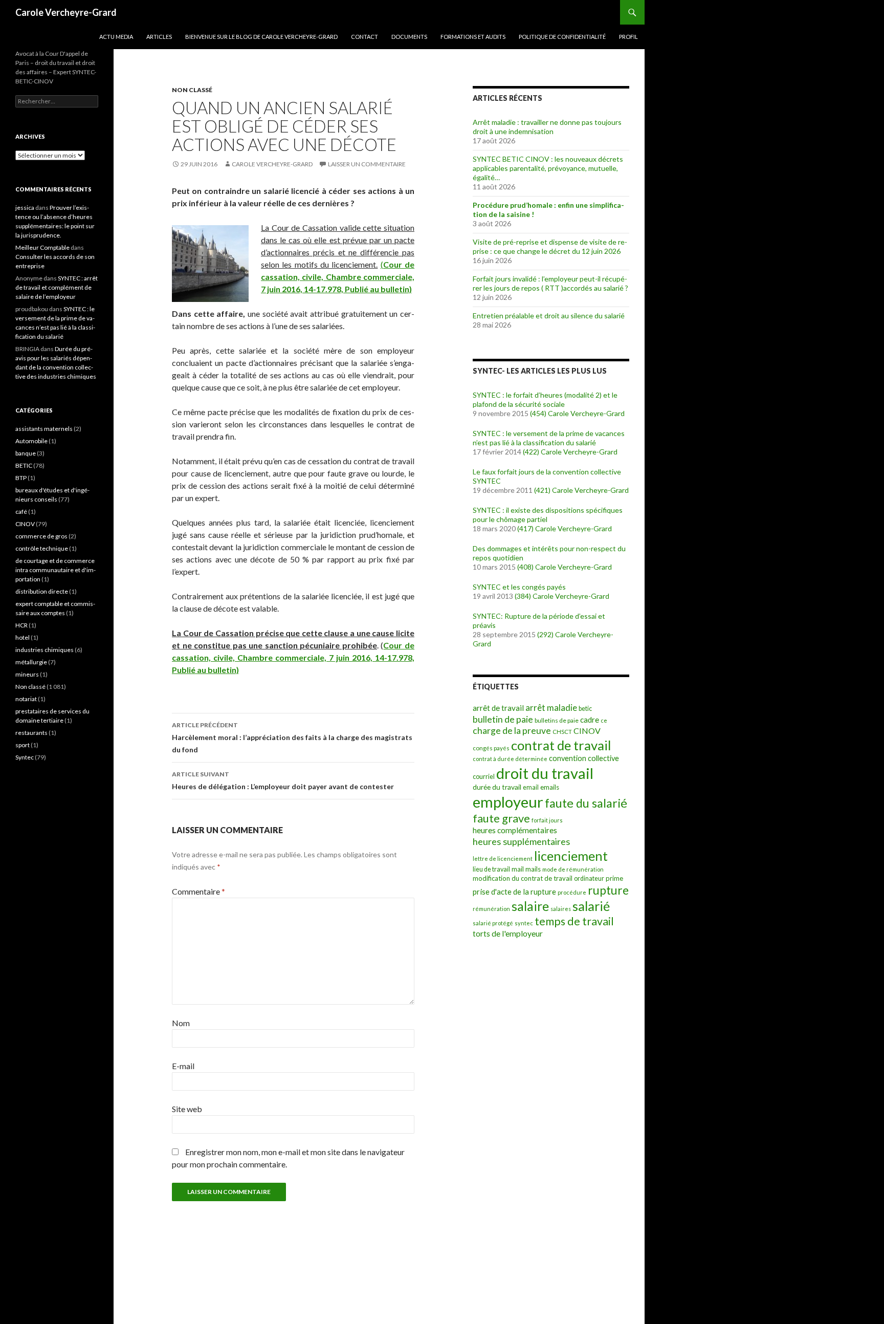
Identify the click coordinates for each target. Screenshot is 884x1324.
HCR (21, 625)
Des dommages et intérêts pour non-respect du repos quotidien (549, 553)
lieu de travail (491, 869)
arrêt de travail (498, 707)
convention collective (584, 758)
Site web (187, 1109)
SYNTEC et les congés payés (519, 586)
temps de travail (574, 921)
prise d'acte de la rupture (514, 891)
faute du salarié (586, 803)
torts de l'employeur (508, 933)
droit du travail (544, 773)
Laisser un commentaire (367, 164)
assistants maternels (44, 428)
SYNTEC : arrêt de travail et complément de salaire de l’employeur (56, 287)
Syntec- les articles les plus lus (540, 370)
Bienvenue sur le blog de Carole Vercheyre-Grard (261, 36)
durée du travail (497, 787)
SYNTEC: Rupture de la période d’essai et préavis (539, 621)
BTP (21, 478)
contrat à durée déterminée (510, 758)
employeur (508, 802)
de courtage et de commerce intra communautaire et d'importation (55, 570)
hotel (22, 637)
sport (22, 745)
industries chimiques (44, 650)
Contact (364, 36)
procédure (572, 892)
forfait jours (547, 820)
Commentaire (198, 891)
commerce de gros (41, 536)
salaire (530, 906)
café (21, 511)
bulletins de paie (557, 720)
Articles (159, 36)
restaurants (31, 732)
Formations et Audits (472, 36)
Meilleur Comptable (42, 247)
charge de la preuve (512, 730)
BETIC (23, 465)
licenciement (571, 855)
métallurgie (31, 662)
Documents (409, 36)
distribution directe (41, 591)
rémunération (491, 908)
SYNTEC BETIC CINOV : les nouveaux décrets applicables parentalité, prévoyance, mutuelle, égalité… (548, 168)
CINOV (587, 730)
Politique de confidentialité (562, 36)
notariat (26, 699)
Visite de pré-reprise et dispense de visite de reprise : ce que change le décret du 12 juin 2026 (550, 246)
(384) (523, 596)
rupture (608, 890)
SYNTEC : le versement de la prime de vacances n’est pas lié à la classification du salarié (549, 438)
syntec (524, 923)
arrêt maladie (551, 707)
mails (533, 869)
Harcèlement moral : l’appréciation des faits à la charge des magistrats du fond (292, 737)
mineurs (27, 674)
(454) (538, 413)
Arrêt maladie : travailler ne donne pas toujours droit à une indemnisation (547, 127)
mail (518, 869)
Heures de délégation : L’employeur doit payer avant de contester (283, 780)
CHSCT (562, 731)
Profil (628, 36)
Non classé (192, 90)
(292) (545, 634)
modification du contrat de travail (522, 878)
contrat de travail (561, 745)
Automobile (31, 441)
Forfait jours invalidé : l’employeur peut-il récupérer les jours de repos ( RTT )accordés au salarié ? (550, 283)
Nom (181, 1023)
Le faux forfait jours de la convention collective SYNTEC (547, 476)
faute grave (501, 818)
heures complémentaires (515, 830)
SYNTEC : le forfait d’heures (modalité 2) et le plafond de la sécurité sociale (545, 399)
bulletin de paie (503, 719)
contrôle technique (41, 548)
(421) (542, 490)
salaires (560, 908)
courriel (484, 776)
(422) (531, 451)
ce (604, 720)
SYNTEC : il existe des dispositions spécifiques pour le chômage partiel (548, 515)
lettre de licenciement (503, 858)
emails (549, 787)
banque (25, 453)
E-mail (183, 1066)
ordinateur (589, 878)
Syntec (24, 757)
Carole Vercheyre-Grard (66, 12)
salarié (591, 906)
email (531, 787)
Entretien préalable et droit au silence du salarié (549, 315)
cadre (589, 719)
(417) (525, 528)
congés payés (491, 747)
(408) (525, 566)
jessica (24, 207)
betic (585, 708)
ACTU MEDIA (116, 36)
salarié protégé (493, 923)
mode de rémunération (573, 869)
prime (614, 878)
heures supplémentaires (521, 841)
